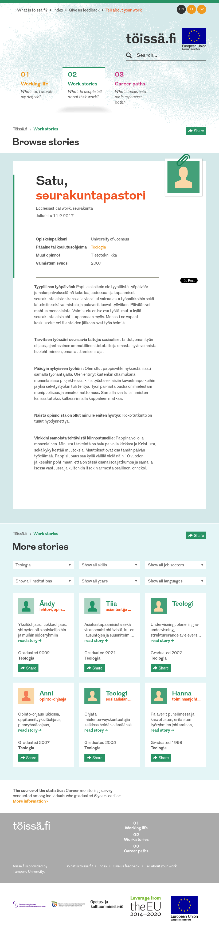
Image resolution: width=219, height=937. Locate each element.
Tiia (111, 604)
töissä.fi (151, 40)
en (181, 9)
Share (199, 130)
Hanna (181, 694)
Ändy (47, 604)
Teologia (98, 248)
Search (131, 55)
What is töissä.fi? (32, 11)
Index (58, 11)
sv (202, 9)
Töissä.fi (20, 129)
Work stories (45, 129)
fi (191, 9)
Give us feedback (84, 11)
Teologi (183, 604)
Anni (46, 694)
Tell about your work (123, 11)
